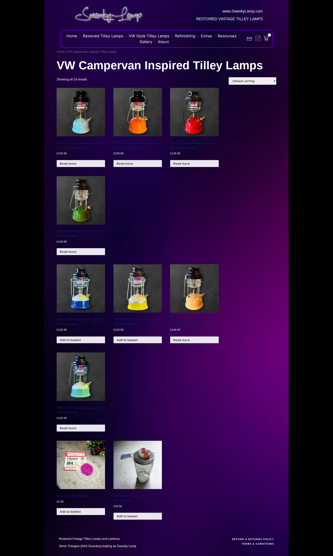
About (163, 41)
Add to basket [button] (70, 340)
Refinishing (185, 36)
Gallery (146, 41)
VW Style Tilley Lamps (149, 36)
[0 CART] (268, 38)
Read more (68, 163)
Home (71, 36)
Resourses (227, 36)
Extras (206, 36)
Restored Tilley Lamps (103, 36)
